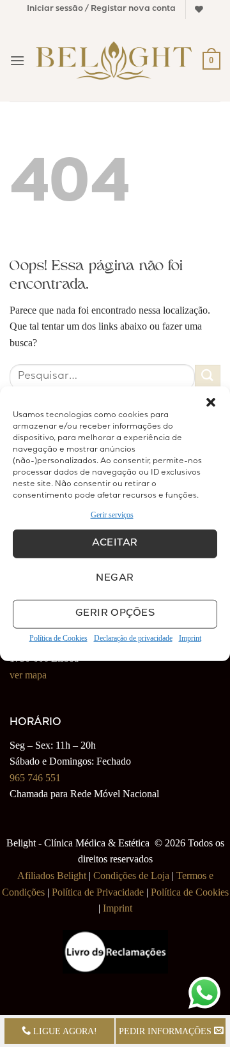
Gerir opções (115, 614)
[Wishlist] (199, 9)
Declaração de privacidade (133, 638)
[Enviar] (207, 377)
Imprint (190, 638)
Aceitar (114, 544)
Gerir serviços (112, 514)
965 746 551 (35, 777)
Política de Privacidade (98, 892)
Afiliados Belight (51, 875)
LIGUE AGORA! (64, 1031)
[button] (210, 401)
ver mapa (28, 674)
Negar (115, 579)
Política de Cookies (58, 638)
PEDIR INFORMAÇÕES (166, 1031)
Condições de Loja (131, 875)
